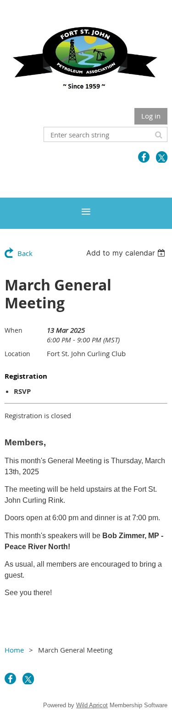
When (13, 330)
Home (14, 649)
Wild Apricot (92, 705)
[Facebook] (144, 157)
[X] (161, 157)
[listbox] (126, 252)
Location (17, 353)
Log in (151, 115)
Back (25, 253)
